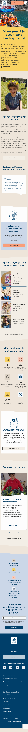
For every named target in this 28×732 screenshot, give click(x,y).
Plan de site (9, 721)
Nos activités (7, 695)
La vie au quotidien (11, 692)
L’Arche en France (8, 688)
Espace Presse (7, 711)
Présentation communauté (11, 678)
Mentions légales (17, 721)
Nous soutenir (9, 699)
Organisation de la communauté (12, 682)
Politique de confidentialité (8, 724)
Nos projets (6, 685)
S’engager (6, 701)
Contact (6, 709)
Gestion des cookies (21, 724)
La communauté (10, 676)
